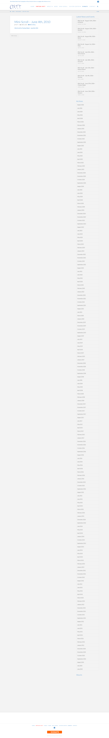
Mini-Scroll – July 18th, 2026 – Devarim (86, 60)
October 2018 (81, 370)
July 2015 (79, 495)
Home (33, 725)
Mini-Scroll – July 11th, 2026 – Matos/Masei (86, 68)
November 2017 (81, 407)
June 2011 (80, 628)
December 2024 (81, 172)
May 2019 (80, 346)
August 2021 (80, 308)
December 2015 (81, 482)
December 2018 (81, 363)
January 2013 (80, 567)
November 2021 (81, 298)
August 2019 (80, 336)
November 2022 (81, 257)
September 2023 (81, 223)
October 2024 (81, 179)
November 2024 (81, 176)
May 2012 (80, 590)
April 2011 (80, 635)
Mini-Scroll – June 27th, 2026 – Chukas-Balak (86, 84)
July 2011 (79, 625)
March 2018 (80, 393)
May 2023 (80, 237)
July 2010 (79, 665)
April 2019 (80, 349)
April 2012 (80, 594)
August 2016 (80, 455)
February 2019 (81, 356)
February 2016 (81, 475)
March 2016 (80, 472)
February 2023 (81, 247)
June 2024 (80, 193)
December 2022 (81, 254)
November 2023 (81, 217)
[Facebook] (98, 2)
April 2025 (80, 159)
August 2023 (80, 227)
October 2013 (81, 539)
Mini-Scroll (32, 24)
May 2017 (80, 424)
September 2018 (81, 373)
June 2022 (80, 274)
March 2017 (80, 431)
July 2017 (79, 421)
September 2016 (81, 451)
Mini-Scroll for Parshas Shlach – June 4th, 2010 (26, 28)
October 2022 (81, 261)
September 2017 (81, 414)
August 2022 (80, 268)
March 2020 (80, 315)
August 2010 (80, 662)
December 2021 (81, 295)
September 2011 (81, 618)
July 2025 (79, 149)
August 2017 (80, 417)
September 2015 (81, 489)
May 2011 (80, 631)
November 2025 (81, 135)
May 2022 (80, 278)
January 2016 (80, 478)
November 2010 (81, 652)
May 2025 (80, 155)
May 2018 (80, 387)
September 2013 (81, 543)
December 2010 (81, 648)
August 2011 (80, 621)
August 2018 (80, 376)
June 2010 (80, 669)
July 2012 (79, 584)
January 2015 (80, 516)
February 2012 (81, 601)
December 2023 (81, 213)
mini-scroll (14, 35)
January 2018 (80, 400)
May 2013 (80, 553)
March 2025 (80, 162)
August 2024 (80, 186)
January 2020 (80, 319)
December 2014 (81, 519)
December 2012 (81, 570)
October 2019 (81, 329)
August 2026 (80, 104)
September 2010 (81, 659)
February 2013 (81, 563)
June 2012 (80, 587)
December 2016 (81, 441)
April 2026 (80, 118)
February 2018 (81, 397)
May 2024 (80, 196)
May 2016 (80, 465)
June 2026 (80, 111)
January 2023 (80, 251)
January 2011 (80, 645)
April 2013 (80, 556)
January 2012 (80, 604)
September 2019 (81, 332)
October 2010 (81, 655)
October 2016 (81, 448)
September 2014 (81, 522)
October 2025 (81, 138)
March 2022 (80, 285)
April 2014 (80, 533)
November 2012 (81, 573)
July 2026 (79, 108)
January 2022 (80, 291)
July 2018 (79, 380)
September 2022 (81, 264)
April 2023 (80, 240)
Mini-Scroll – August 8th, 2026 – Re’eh (87, 37)
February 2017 (81, 434)
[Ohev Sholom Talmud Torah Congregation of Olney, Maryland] (15, 6)
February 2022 (81, 288)
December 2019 (81, 322)
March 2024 (80, 203)
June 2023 (80, 234)
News (13, 11)
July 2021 (79, 312)
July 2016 (79, 458)
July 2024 (79, 189)
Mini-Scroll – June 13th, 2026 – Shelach (86, 92)
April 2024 (80, 200)
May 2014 (80, 529)
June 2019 (80, 342)
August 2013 (80, 546)
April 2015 (80, 505)
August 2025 (80, 145)
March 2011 (80, 638)
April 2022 (80, 281)
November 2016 (81, 444)
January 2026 (80, 128)
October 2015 (81, 485)
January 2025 (80, 169)
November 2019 (81, 325)
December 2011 (81, 608)
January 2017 (80, 438)
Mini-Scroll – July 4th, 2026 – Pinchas (86, 76)
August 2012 (80, 580)
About (45, 725)
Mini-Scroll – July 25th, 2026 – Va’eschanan (86, 52)
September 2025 (81, 142)
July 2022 (79, 271)
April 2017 (80, 427)
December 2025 (81, 132)
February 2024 (81, 206)
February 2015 (81, 512)
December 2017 (81, 404)
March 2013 (80, 560)
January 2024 (80, 210)
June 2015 (80, 499)
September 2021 (81, 305)
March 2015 (80, 509)
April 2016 (80, 468)
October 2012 (81, 577)
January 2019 (80, 359)
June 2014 (80, 526)
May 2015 (80, 502)
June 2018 (80, 383)
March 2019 (80, 353)
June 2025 (80, 152)
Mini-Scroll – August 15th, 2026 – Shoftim (87, 29)
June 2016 (80, 461)
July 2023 (79, 230)
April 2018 (80, 390)
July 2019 (79, 339)
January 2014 (80, 536)
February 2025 (81, 166)
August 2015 (80, 492)
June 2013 (80, 550)
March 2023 (80, 244)
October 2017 (81, 410)
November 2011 (81, 611)
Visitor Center (63, 725)
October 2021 (81, 302)
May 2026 (80, 115)
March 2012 (80, 597)
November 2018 (81, 366)
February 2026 (81, 125)
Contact (75, 725)
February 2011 (81, 642)
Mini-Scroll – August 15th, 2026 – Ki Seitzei (87, 21)
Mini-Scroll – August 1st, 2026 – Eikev (87, 45)
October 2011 (81, 614)
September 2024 (81, 183)
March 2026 (80, 121)
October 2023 (81, 220)
